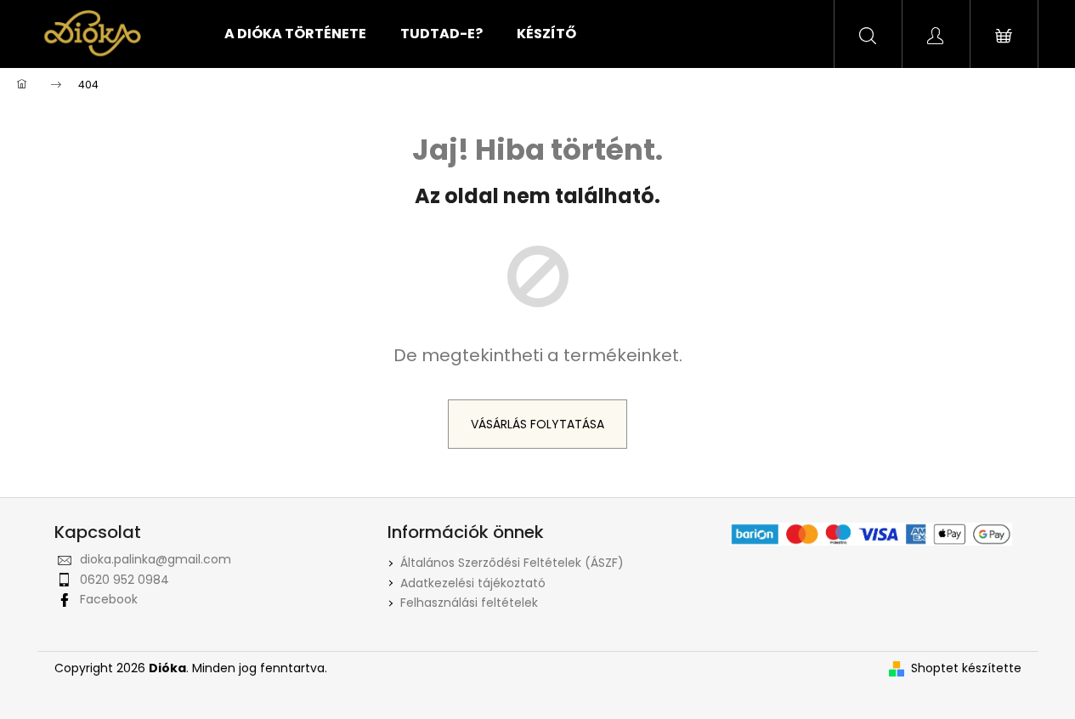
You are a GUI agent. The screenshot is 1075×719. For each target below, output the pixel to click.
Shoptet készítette (966, 668)
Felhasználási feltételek (469, 602)
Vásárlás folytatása (537, 424)
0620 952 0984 (124, 579)
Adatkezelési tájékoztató (473, 583)
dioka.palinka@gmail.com (155, 559)
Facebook (109, 599)
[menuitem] (295, 34)
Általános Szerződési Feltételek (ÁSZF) (512, 562)
